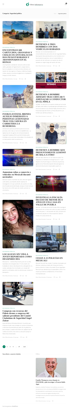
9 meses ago (15, 275)
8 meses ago (15, 193)
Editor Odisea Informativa (8, 78)
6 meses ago (48, 169)
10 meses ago (49, 277)
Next (24, 346)
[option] (51, 380)
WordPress (15, 406)
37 (19, 346)
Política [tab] (37, 354)
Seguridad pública (9, 47)
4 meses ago (48, 65)
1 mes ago (15, 78)
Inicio (55, 13)
